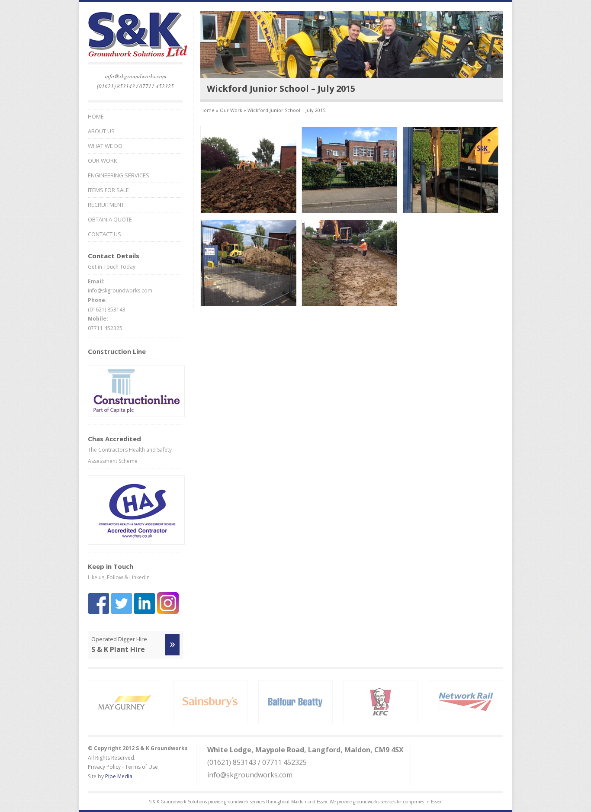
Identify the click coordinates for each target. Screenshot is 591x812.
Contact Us (104, 234)
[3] (450, 212)
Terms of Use (141, 766)
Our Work (102, 161)
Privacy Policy (104, 766)
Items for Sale (108, 190)
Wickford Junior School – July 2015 (286, 110)
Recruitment (106, 205)
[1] (248, 212)
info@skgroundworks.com (135, 76)
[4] (248, 305)
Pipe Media (118, 776)
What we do (105, 146)
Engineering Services (118, 175)
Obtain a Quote (110, 219)
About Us (101, 131)
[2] (349, 212)
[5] (349, 305)
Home (96, 116)
